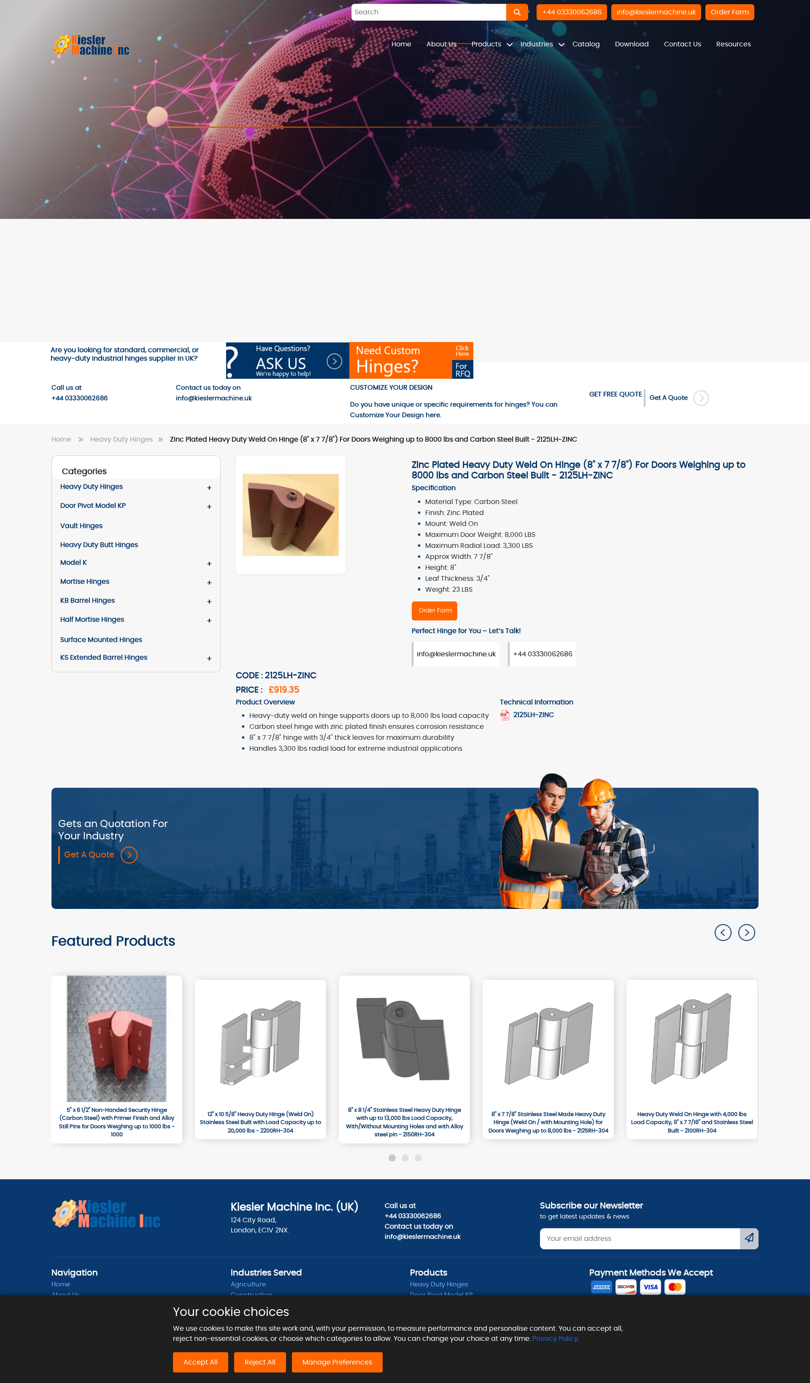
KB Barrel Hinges (87, 600)
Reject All (260, 1362)
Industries (538, 44)
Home (401, 44)
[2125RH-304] (548, 1043)
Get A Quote (671, 398)
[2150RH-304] (404, 1039)
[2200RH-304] (260, 1043)
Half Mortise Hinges (92, 619)
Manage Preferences (337, 1362)
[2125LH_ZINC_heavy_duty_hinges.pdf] (506, 715)
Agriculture (248, 1284)
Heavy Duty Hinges (122, 439)
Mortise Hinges (84, 581)
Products (487, 44)
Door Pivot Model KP (93, 505)
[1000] (116, 1039)
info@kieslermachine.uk (456, 654)
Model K (73, 562)
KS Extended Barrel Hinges (103, 657)
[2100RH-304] (692, 1043)
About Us (441, 44)
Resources (733, 44)
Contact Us (682, 44)
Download (632, 44)
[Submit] (749, 1238)
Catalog (586, 44)
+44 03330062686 (542, 654)
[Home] (91, 44)
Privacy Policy (555, 1338)
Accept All (201, 1362)
